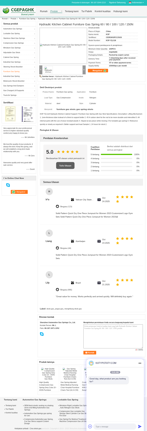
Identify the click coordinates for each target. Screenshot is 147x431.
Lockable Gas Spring (11, 34)
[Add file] (90, 426)
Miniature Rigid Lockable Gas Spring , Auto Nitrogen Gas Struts (73, 407)
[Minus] (140, 363)
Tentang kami (72, 11)
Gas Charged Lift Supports (13, 91)
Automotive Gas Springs (12, 29)
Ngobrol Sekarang (117, 2)
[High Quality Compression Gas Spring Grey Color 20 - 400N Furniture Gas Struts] (48, 374)
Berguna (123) (66, 206)
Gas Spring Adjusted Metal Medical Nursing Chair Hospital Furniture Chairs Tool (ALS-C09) (70, 386)
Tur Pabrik (86, 11)
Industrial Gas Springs (12, 62)
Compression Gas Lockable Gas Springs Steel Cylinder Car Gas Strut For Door (73, 413)
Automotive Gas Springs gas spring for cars (38, 414)
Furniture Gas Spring (27, 19)
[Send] (140, 426)
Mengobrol (98, 71)
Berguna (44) (65, 248)
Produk (54, 11)
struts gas (50, 309)
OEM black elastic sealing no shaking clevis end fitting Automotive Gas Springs (38, 408)
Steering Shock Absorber (13, 67)
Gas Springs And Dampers (13, 86)
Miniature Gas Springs (12, 48)
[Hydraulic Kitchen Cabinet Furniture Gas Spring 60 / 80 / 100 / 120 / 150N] (63, 45)
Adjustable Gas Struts (11, 53)
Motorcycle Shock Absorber (14, 81)
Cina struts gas (35, 429)
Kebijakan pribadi (21, 429)
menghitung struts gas (73, 309)
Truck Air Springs (10, 95)
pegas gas (59, 309)
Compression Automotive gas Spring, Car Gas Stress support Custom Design (38, 421)
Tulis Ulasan (65, 165)
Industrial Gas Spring (11, 76)
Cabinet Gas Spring (11, 57)
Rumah (44, 11)
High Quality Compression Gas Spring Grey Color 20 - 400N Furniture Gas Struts (48, 387)
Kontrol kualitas (103, 11)
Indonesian (137, 2)
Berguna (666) (66, 290)
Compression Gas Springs (13, 43)
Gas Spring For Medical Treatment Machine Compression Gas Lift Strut (73, 420)
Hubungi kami (120, 11)
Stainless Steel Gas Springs (14, 38)
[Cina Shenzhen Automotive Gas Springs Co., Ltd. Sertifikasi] (10, 114)
